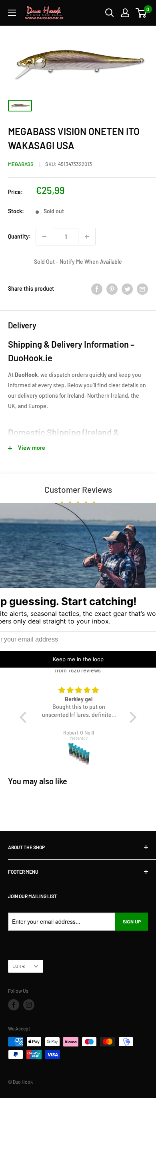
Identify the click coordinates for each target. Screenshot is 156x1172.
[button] (24, 717)
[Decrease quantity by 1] (44, 236)
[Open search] (109, 12)
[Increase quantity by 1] (86, 236)
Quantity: (19, 236)
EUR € (18, 966)
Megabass (21, 164)
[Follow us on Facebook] (13, 1004)
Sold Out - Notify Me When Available (78, 261)
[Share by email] (142, 288)
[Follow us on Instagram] (28, 1004)
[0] (141, 13)
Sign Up (132, 922)
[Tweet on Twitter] (127, 288)
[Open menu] (12, 13)
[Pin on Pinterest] (112, 288)
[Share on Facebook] (96, 288)
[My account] (125, 12)
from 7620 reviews (78, 670)
